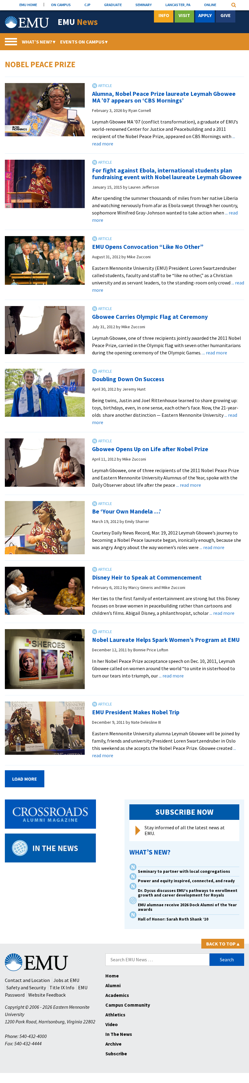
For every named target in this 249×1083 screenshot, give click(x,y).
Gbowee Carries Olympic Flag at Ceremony (150, 316)
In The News (118, 1034)
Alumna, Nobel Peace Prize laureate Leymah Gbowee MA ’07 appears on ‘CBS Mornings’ (164, 97)
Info (164, 15)
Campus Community (127, 1005)
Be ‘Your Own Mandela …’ (126, 511)
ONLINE (210, 4)
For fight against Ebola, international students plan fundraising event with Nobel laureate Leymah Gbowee (167, 173)
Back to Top (222, 944)
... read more (214, 353)
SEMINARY (143, 4)
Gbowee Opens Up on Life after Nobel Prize (150, 449)
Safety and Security (26, 987)
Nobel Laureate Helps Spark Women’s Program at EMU (166, 639)
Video (111, 1024)
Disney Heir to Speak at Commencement (147, 577)
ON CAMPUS (61, 4)
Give (225, 15)
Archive (113, 1044)
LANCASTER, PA (177, 4)
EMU (78, 22)
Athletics (115, 1015)
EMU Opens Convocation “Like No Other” (147, 246)
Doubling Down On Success (128, 379)
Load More (24, 779)
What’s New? (38, 42)
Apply (205, 15)
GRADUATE (113, 4)
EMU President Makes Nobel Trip (135, 712)
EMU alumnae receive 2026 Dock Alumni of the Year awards (187, 907)
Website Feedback (47, 995)
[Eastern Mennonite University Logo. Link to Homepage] (27, 22)
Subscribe (116, 1053)
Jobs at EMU (66, 980)
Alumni (113, 985)
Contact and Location (27, 980)
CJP (87, 4)
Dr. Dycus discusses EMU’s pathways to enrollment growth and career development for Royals (187, 893)
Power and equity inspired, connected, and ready (186, 880)
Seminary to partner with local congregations (184, 871)
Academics (117, 995)
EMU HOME (28, 4)
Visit (184, 15)
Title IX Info (61, 987)
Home (112, 976)
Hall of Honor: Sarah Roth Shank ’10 (173, 919)
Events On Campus (83, 42)
